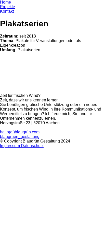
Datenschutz (32, 146)
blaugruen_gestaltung (20, 136)
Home (5, 2)
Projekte (7, 7)
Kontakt (7, 11)
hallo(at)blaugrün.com (20, 132)
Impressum (10, 146)
